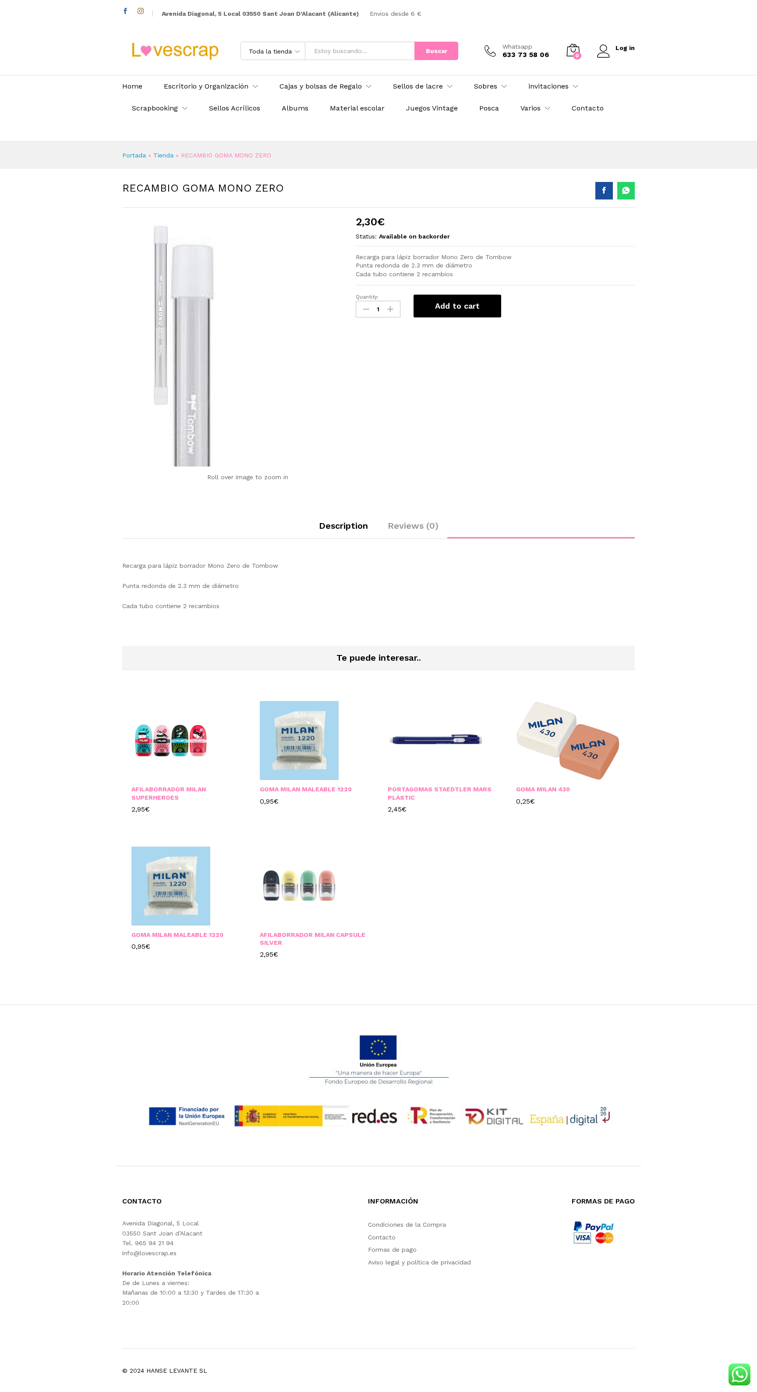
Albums (295, 108)
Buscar (436, 50)
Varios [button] (530, 108)
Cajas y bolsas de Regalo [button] (320, 86)
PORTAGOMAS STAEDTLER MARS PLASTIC (440, 793)
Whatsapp (517, 46)
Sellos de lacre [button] (418, 86)
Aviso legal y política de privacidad (419, 1262)
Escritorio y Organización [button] (206, 86)
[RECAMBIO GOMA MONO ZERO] (604, 190)
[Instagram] (141, 11)
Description (343, 525)
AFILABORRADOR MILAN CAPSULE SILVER (312, 938)
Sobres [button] (485, 86)
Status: (366, 236)
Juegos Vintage (432, 108)
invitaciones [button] (548, 86)
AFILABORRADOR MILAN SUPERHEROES (168, 793)
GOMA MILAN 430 (543, 789)
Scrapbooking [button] (155, 108)
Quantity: (367, 296)
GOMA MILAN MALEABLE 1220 (306, 789)
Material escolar (357, 108)
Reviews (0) (413, 525)
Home (132, 86)
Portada (134, 155)
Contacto (588, 108)
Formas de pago (392, 1249)
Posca (489, 108)
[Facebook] (125, 11)
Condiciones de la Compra (407, 1224)
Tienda (163, 155)
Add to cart (457, 305)
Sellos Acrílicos (234, 108)
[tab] (343, 529)
